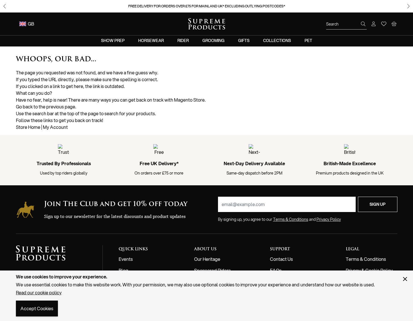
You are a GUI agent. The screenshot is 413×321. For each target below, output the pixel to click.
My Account (55, 127)
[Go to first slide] (408, 6)
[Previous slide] (4, 6)
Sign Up (377, 204)
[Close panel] (405, 279)
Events (126, 259)
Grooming (213, 40)
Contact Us (281, 259)
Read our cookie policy (39, 292)
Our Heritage (207, 259)
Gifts (244, 40)
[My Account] (373, 23)
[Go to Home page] (206, 24)
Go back (24, 106)
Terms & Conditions (366, 259)
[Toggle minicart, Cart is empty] (394, 23)
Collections (277, 40)
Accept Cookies (36, 308)
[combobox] (346, 24)
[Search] (363, 23)
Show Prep (113, 40)
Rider (183, 40)
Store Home (28, 127)
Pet (308, 40)
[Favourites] (383, 23)
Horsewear (151, 40)
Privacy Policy (328, 219)
